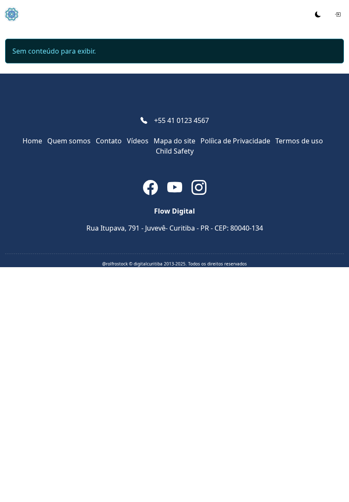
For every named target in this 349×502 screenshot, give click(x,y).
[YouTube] (176, 189)
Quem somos (69, 140)
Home (32, 140)
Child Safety (175, 151)
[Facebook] (151, 189)
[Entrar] (337, 14)
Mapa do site (174, 140)
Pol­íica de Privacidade (235, 140)
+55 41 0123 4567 (181, 120)
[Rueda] (9, 14)
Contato (109, 140)
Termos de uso (299, 140)
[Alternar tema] (318, 14)
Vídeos (138, 140)
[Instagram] (199, 189)
